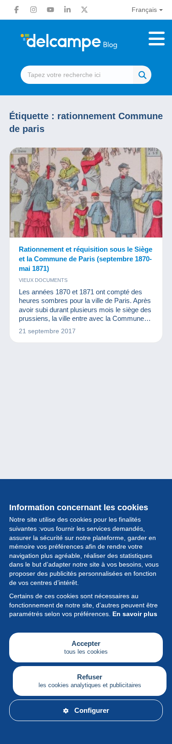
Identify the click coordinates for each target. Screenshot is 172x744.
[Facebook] (16, 9)
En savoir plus (134, 613)
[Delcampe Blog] (86, 42)
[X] (84, 9)
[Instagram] (33, 9)
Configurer (91, 710)
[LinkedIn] (67, 9)
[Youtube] (50, 9)
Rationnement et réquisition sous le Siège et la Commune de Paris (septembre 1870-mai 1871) (85, 258)
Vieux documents (43, 280)
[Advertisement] (86, 456)
